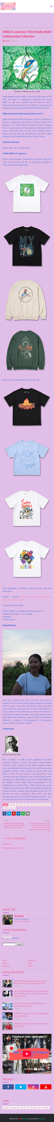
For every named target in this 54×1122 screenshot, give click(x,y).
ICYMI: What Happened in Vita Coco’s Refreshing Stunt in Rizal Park (31, 1014)
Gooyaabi (42, 1118)
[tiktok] (8, 1093)
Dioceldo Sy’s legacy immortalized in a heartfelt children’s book (31, 1025)
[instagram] (33, 1086)
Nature (35, 1107)
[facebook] (8, 1086)
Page (4, 963)
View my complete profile (22, 921)
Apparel (12, 805)
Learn (21, 1107)
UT (9, 27)
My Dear (35, 805)
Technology (44, 1107)
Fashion (20, 805)
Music (28, 1107)
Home (4, 27)
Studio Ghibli (45, 805)
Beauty (6, 1107)
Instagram (6, 966)
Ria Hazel (6, 41)
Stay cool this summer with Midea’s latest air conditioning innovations (30, 1004)
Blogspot (26, 1118)
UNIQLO (6, 807)
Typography (32, 960)
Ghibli (28, 805)
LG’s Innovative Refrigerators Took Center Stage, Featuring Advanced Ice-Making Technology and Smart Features (31, 993)
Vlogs (30, 963)
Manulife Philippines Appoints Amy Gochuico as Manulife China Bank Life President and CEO (30, 982)
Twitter (30, 966)
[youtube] (45, 1086)
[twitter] (20, 1086)
